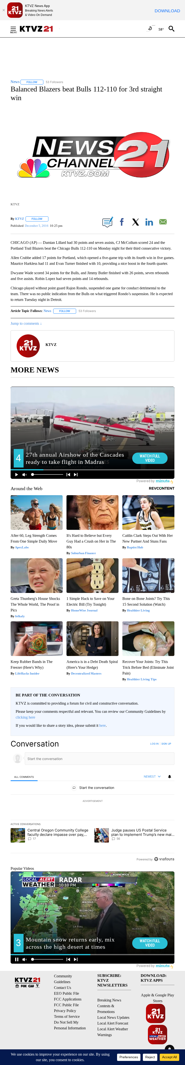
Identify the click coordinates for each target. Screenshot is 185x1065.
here (102, 725)
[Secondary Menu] (17, 29)
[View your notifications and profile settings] (169, 776)
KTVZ (19, 219)
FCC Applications (67, 999)
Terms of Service (67, 1016)
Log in (154, 743)
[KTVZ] (39, 29)
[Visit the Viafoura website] (164, 859)
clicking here (25, 717)
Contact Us (62, 988)
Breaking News (109, 1000)
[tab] (24, 777)
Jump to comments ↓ (26, 323)
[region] (92, 801)
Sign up (166, 743)
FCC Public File (66, 1005)
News (47, 311)
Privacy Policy (65, 1011)
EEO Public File (66, 993)
